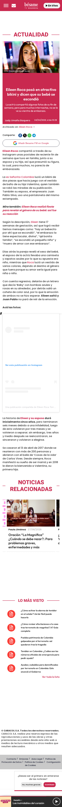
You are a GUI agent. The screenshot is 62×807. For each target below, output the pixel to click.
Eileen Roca (25, 126)
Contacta (11, 759)
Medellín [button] (17, 800)
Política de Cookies (34, 762)
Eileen (34, 222)
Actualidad (31, 34)
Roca (30, 262)
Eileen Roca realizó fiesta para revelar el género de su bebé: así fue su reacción (29, 210)
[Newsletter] (13, 5)
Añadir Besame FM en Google (33, 143)
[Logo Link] (31, 5)
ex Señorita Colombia (20, 177)
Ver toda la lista (50, 676)
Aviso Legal (36, 759)
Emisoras (23, 759)
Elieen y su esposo (32, 418)
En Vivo (53, 5)
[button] (6, 5)
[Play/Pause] (56, 801)
